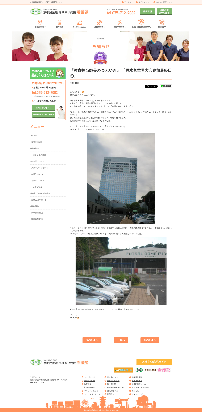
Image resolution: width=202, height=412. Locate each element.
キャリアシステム (91, 391)
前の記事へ (150, 340)
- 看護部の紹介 (36, 142)
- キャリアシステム (38, 161)
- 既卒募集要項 (36, 219)
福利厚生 (110, 394)
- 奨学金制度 (36, 187)
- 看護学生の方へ (37, 180)
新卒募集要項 (137, 377)
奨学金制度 (111, 384)
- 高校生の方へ (36, 174)
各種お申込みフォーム (141, 387)
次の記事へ (92, 340)
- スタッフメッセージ (39, 168)
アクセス (127, 2)
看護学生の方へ (113, 381)
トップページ (89, 377)
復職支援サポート (114, 391)
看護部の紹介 (89, 381)
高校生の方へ (112, 377)
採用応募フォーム (139, 384)
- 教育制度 (34, 148)
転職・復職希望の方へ (116, 387)
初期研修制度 (89, 387)
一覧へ (121, 340)
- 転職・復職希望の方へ (40, 193)
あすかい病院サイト (164, 2)
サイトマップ (143, 2)
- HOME (33, 135)
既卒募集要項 (137, 381)
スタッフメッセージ (92, 394)
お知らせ (135, 391)
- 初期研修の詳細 (38, 155)
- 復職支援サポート (38, 200)
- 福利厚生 (34, 206)
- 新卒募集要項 (36, 213)
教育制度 (87, 384)
